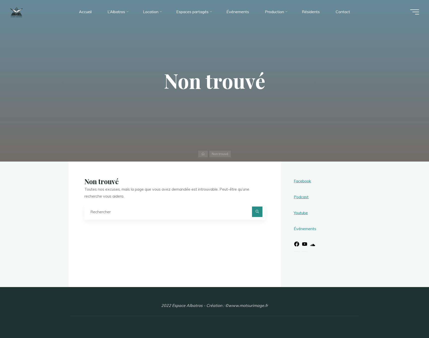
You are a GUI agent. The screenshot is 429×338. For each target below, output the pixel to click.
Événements (305, 228)
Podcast (301, 196)
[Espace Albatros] (16, 11)
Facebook (302, 180)
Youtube (301, 212)
